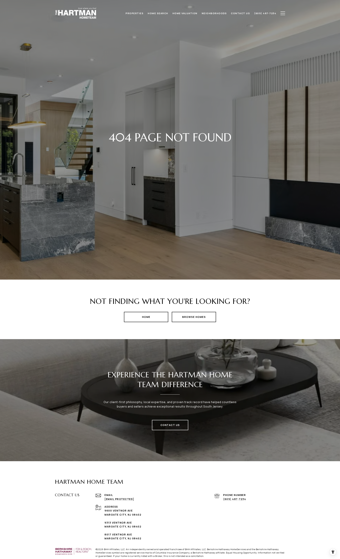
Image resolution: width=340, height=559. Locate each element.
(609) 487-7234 (234, 499)
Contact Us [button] (170, 425)
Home (146, 317)
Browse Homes (194, 317)
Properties (134, 13)
